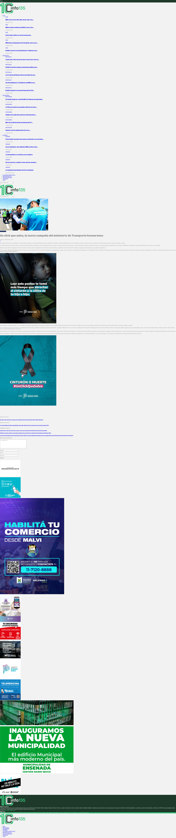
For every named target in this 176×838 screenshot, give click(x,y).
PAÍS (4, 15)
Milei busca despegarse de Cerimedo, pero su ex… (22, 43)
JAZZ (4, 180)
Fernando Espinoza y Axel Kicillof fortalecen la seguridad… (24, 99)
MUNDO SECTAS (7, 176)
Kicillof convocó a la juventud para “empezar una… (22, 50)
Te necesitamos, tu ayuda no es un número (19, 154)
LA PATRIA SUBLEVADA (9, 175)
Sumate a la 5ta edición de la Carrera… (18, 130)
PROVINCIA (6, 55)
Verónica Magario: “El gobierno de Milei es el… (20, 82)
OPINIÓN (5, 135)
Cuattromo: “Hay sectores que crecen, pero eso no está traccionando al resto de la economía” (23, 430)
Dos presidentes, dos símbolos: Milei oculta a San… (22, 147)
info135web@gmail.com (9, 810)
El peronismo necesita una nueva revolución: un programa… (25, 139)
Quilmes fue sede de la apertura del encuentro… (21, 115)
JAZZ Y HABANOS (7, 177)
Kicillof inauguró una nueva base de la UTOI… (20, 90)
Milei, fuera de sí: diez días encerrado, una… (20, 19)
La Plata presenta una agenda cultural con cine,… (21, 107)
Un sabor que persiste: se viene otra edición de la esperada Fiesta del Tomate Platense (21, 419)
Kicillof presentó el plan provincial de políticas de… (22, 67)
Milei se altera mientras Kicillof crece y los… (20, 27)
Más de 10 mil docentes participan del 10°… (19, 122)
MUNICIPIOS (6, 95)
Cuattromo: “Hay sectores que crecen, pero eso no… (22, 59)
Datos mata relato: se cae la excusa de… (19, 35)
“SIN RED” (5, 178)
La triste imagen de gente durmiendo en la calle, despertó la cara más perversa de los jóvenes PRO (24, 425)
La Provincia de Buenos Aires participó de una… (21, 75)
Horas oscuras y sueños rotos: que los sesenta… (21, 162)
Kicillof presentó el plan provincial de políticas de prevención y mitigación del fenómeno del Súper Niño (25, 433)
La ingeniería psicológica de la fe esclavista (20, 170)
